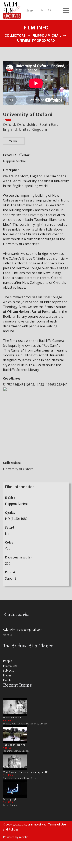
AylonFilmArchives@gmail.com (22, 629)
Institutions (10, 666)
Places (7, 675)
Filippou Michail (46, 35)
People (7, 661)
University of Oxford (18, 469)
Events (7, 680)
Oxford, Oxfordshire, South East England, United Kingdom (30, 126)
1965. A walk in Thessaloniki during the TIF (25, 771)
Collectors (15, 35)
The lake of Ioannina (14, 744)
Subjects (8, 670)
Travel (13, 141)
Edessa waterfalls (12, 717)
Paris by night (10, 799)
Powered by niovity (15, 837)
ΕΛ (41, 10)
